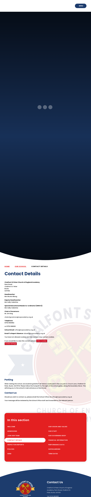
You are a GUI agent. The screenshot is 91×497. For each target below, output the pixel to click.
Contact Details (39, 266)
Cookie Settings (10, 344)
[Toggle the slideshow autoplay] (50, 107)
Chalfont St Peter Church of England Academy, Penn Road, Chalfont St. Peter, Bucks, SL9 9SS (59, 490)
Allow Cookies (41, 341)
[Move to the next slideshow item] (45, 107)
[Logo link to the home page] (13, 5)
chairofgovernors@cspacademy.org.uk (19, 317)
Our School (20, 266)
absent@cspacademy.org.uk (34, 333)
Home (7, 266)
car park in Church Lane (68, 384)
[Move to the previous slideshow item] (40, 107)
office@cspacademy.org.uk (25, 330)
